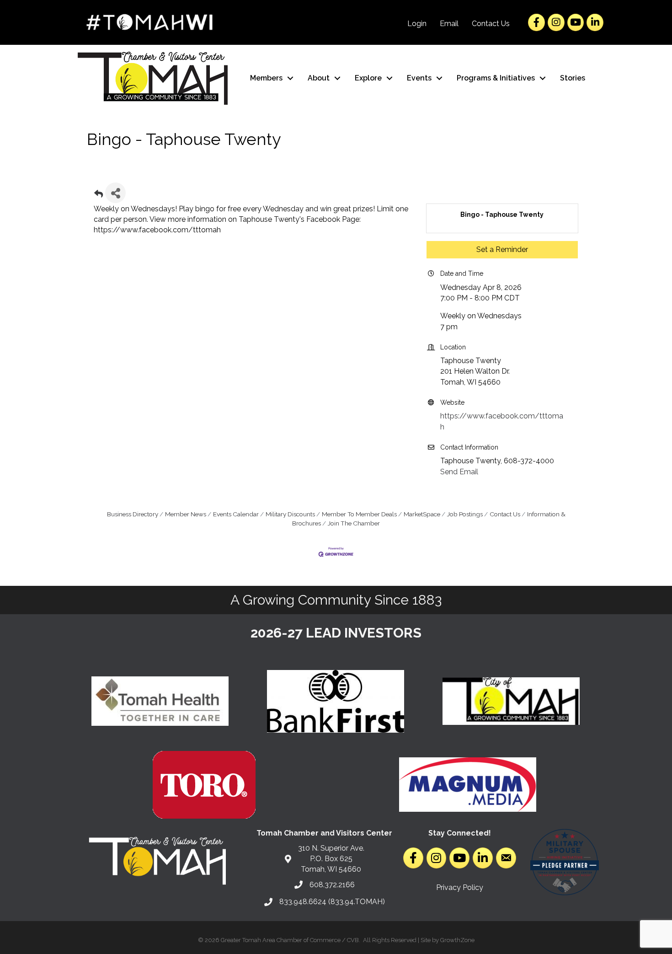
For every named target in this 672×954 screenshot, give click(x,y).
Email (449, 23)
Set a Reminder (502, 249)
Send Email (459, 471)
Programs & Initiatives (496, 78)
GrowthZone (457, 940)
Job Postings (465, 514)
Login (417, 23)
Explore (368, 78)
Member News (185, 514)
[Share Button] (115, 192)
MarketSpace (422, 514)
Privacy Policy (459, 887)
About (319, 78)
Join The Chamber (354, 523)
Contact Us (491, 23)
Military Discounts (290, 514)
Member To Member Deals (359, 514)
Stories (572, 78)
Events (419, 78)
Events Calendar (236, 514)
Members (266, 78)
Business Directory (132, 514)
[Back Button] (98, 195)
